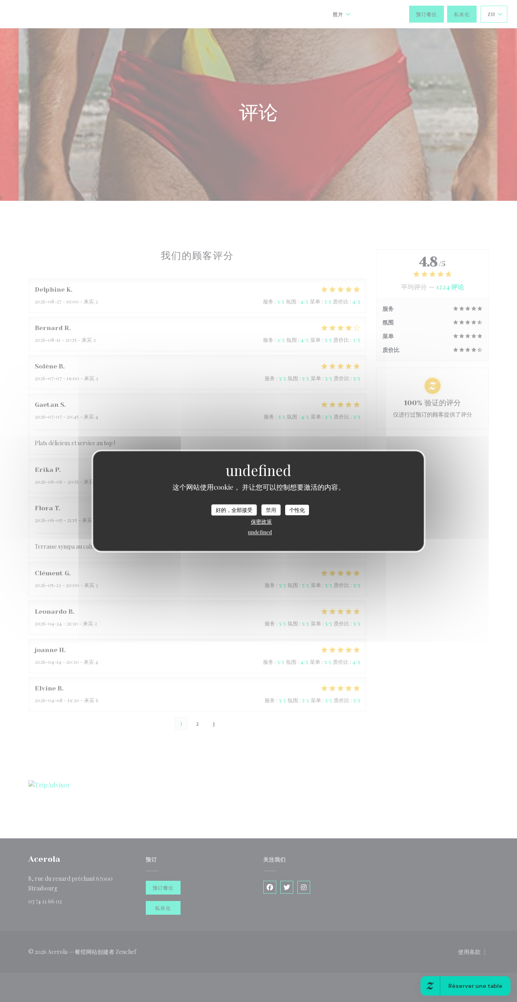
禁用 (271, 509)
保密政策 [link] (261, 521)
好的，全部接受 (234, 509)
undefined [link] (260, 531)
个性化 (297, 509)
